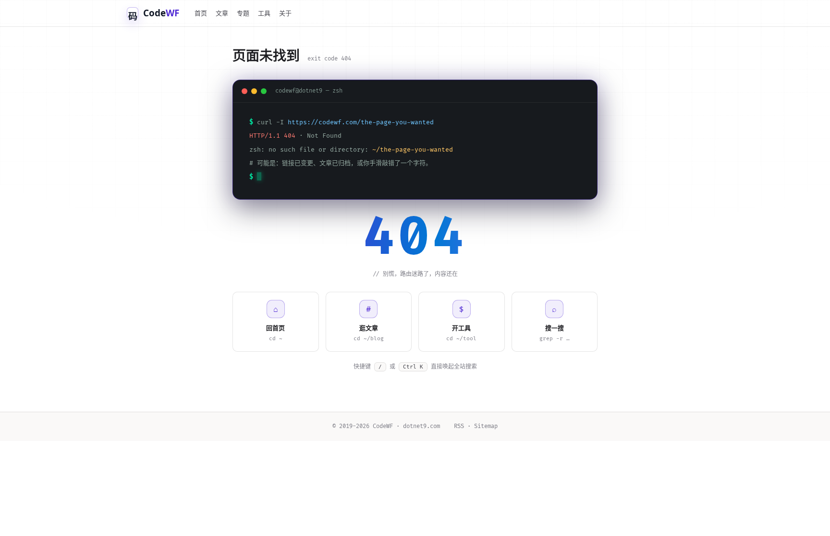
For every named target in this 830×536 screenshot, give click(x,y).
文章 (222, 13)
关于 (285, 13)
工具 (264, 13)
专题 (243, 13)
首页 (201, 13)
